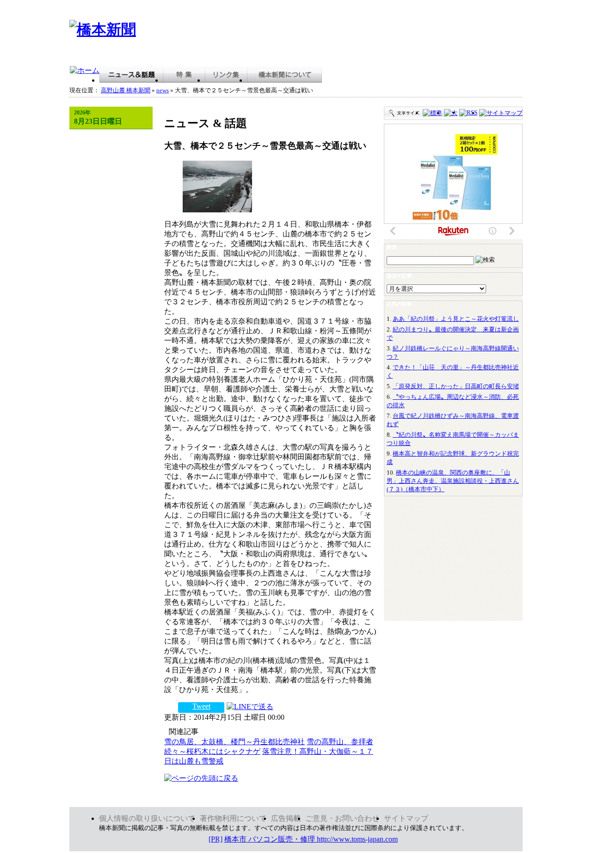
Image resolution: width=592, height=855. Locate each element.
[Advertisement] (354, 33)
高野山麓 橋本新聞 (125, 90)
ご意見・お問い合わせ (342, 818)
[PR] (215, 839)
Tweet (201, 706)
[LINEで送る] (250, 706)
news (162, 90)
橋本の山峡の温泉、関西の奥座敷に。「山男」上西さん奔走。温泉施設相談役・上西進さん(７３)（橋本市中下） (453, 481)
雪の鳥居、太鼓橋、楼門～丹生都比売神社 (234, 742)
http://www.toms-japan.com (357, 839)
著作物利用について (233, 818)
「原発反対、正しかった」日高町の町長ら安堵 (456, 386)
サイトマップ (406, 818)
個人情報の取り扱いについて (147, 818)
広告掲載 (286, 818)
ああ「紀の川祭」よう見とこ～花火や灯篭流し (456, 318)
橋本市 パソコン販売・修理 (270, 839)
